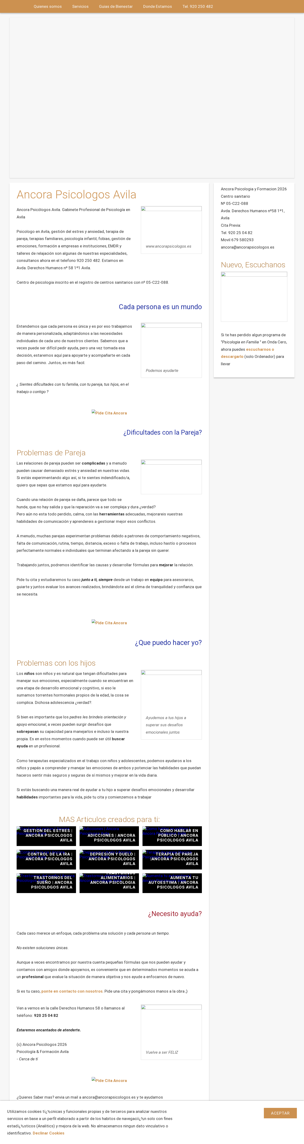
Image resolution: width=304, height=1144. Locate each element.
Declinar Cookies (48, 1133)
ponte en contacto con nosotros (72, 991)
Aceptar (280, 1113)
